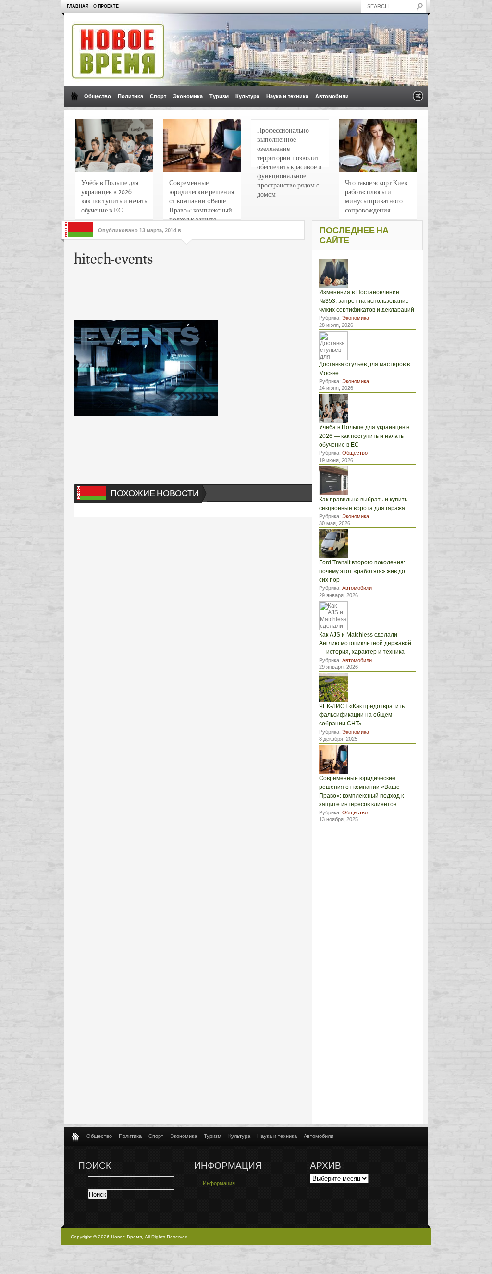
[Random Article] (418, 99)
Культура (247, 96)
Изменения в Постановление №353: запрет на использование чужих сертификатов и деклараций (366, 301)
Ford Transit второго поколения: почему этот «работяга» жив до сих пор (362, 571)
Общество (97, 96)
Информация (219, 1183)
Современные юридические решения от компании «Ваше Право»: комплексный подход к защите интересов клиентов (201, 199)
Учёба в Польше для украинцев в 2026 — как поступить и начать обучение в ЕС (114, 196)
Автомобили (332, 96)
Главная (77, 6)
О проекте (106, 6)
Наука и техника (287, 96)
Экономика (188, 96)
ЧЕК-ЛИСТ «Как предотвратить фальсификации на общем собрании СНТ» (362, 715)
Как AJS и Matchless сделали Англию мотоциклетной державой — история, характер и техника (365, 643)
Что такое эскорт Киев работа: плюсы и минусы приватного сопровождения (376, 196)
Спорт (158, 96)
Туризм (219, 96)
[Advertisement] (220, 291)
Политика (130, 96)
